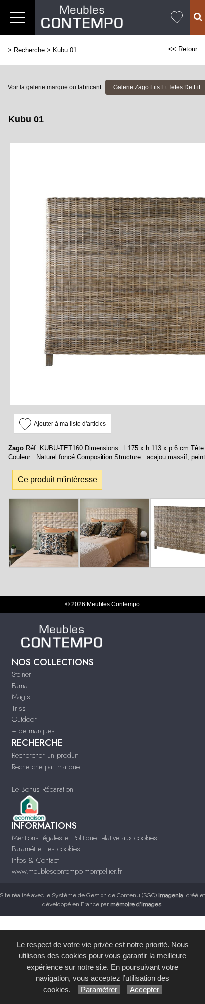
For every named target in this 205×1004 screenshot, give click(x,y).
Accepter (144, 989)
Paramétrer (99, 989)
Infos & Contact (35, 860)
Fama (20, 685)
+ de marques (33, 730)
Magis (21, 696)
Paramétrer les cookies (46, 848)
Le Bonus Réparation (42, 789)
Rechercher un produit (45, 755)
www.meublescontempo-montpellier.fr (67, 871)
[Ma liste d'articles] (176, 17)
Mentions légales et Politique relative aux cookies (84, 838)
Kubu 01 (65, 50)
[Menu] (17, 17)
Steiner (21, 674)
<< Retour (182, 49)
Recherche (29, 50)
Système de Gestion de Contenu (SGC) (117, 895)
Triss (19, 708)
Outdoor (24, 719)
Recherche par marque (46, 766)
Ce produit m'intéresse (57, 479)
